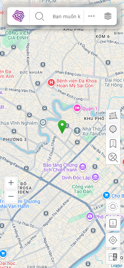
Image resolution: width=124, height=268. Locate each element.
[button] (91, 16)
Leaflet (116, 265)
